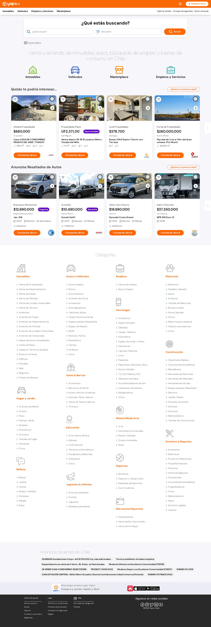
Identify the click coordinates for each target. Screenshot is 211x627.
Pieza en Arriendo (28, 354)
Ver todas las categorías (83, 603)
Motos (72, 289)
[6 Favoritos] (158, 99)
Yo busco (73, 406)
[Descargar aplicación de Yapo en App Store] (140, 588)
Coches (73, 497)
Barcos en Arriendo (79, 388)
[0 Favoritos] (15, 177)
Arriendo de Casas (28, 317)
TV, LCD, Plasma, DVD (129, 374)
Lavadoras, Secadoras (130, 388)
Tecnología (123, 310)
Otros (22, 448)
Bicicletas (123, 473)
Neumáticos (75, 340)
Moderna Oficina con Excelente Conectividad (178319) (136, 564)
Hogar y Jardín (26, 398)
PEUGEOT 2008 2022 (102, 569)
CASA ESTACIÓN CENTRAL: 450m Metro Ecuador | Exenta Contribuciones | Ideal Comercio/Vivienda (92, 574)
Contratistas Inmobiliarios (181, 364)
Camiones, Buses (77, 312)
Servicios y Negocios (179, 441)
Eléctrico (172, 392)
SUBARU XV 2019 (185, 569)
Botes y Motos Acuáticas (82, 392)
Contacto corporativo (33, 614)
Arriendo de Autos (78, 298)
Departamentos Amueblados (34, 340)
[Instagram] (147, 604)
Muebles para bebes (79, 506)
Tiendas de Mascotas (179, 303)
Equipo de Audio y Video (131, 341)
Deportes (122, 466)
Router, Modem (126, 369)
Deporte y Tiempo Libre (130, 478)
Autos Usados (76, 284)
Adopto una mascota (179, 326)
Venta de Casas (27, 293)
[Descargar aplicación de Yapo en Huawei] (130, 588)
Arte (120, 426)
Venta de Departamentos (32, 289)
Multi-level (173, 454)
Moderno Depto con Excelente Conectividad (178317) (144, 569)
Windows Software (128, 378)
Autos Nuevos (76, 293)
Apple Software (126, 322)
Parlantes (123, 360)
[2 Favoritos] (158, 177)
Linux (121, 355)
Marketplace (64, 11)
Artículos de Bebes (29, 406)
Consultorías (174, 477)
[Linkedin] (156, 604)
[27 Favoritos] (110, 99)
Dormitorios (25, 429)
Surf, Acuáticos (126, 487)
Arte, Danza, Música (79, 435)
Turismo (172, 510)
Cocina (22, 411)
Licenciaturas (76, 444)
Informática (124, 336)
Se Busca (73, 349)
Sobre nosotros (30, 603)
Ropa (21, 505)
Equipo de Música (78, 326)
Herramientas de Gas (179, 383)
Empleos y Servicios (42, 11)
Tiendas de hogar (28, 439)
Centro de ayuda (201, 11)
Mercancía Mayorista (129, 509)
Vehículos (22, 11)
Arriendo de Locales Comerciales (36, 331)
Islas (21, 368)
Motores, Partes (77, 335)
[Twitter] (151, 604)
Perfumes (24, 496)
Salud (171, 500)
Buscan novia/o (176, 307)
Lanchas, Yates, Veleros (81, 397)
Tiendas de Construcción (181, 420)
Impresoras (124, 346)
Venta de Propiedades (30, 284)
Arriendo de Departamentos (34, 321)
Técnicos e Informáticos (81, 449)
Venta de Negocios (178, 472)
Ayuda (26, 607)
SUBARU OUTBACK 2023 (160, 574)
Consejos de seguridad (183, 11)
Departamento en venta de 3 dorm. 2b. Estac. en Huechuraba (73, 564)
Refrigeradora (125, 392)
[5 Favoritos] (63, 99)
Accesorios (75, 303)
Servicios (172, 406)
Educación (72, 427)
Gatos (171, 293)
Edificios (23, 359)
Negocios (24, 372)
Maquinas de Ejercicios (130, 483)
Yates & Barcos (75, 375)
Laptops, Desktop (127, 350)
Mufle (71, 331)
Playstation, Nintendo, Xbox (132, 364)
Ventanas (24, 443)
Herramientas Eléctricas (180, 374)
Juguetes (73, 501)
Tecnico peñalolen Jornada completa (135, 559)
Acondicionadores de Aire (132, 383)
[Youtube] (160, 604)
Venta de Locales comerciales (34, 303)
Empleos (121, 276)
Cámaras (123, 327)
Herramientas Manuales (180, 378)
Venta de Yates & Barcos (82, 401)
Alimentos (173, 284)
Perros (171, 317)
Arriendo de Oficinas (29, 326)
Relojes (22, 500)
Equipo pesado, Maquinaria (83, 321)
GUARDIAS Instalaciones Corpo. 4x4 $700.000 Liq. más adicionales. (76, 559)
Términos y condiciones (58, 603)
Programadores (176, 486)
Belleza (21, 469)
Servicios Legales (177, 505)
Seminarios (74, 458)
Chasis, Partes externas (81, 317)
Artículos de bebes (79, 492)
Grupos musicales (127, 440)
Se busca (24, 434)
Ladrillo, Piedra (175, 397)
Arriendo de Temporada (31, 335)
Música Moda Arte (127, 418)
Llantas (72, 344)
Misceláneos (174, 369)
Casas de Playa (27, 344)
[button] (52, 108)
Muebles (23, 425)
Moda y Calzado (27, 491)
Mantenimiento (176, 415)
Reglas (50, 614)
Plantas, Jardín (26, 420)
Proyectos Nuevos (28, 377)
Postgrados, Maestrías (80, 454)
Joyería (22, 482)
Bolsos (22, 477)
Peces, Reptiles (176, 312)
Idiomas (73, 440)
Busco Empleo (125, 289)
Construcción (174, 352)
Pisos (21, 415)
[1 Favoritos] (110, 177)
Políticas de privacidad (57, 607)
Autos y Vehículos (77, 276)
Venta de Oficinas (28, 298)
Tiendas (76, 607)
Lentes (22, 486)
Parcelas (23, 363)
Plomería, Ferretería (178, 401)
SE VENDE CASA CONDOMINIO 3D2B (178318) (64, 569)
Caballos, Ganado (177, 289)
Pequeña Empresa (177, 463)
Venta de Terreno (28, 307)
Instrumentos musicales (130, 430)
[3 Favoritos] (15, 99)
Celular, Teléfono (127, 332)
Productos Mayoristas (179, 458)
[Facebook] (142, 604)
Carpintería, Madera (178, 360)
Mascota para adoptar (180, 321)
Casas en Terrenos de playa (33, 349)
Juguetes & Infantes (79, 484)
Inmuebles (8, 11)
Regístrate (28, 618)
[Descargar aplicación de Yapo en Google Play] (153, 588)
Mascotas (172, 276)
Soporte (27, 610)
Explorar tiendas (164, 11)
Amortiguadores (77, 307)
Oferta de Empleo (127, 284)
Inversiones (174, 449)
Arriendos (24, 312)
